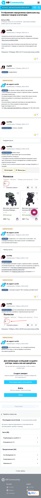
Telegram (11, 490)
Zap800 (9, 66)
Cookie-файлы (20, 471)
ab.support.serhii (12, 84)
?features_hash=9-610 (18, 271)
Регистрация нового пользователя (20, 382)
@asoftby (4, 72)
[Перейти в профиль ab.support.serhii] (3, 85)
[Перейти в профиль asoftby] (3, 31)
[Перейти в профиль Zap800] (3, 67)
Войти (21, 395)
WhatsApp (11, 493)
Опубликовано (17, 32)
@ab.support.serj (6, 128)
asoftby (7, 20)
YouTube (10, 487)
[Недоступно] (20, 320)
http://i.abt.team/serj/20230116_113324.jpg (16, 108)
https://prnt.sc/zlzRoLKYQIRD (10, 40)
